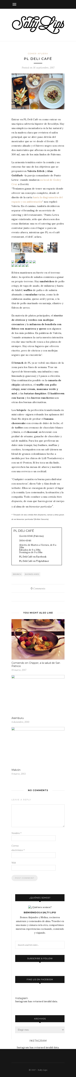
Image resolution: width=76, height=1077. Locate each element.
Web (13, 862)
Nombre (16, 833)
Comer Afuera (38, 53)
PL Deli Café (23, 530)
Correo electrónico (18, 848)
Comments (38, 588)
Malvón (16, 769)
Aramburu (17, 718)
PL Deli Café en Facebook (32, 556)
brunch (17, 574)
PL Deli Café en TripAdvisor (34, 561)
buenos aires (32, 574)
